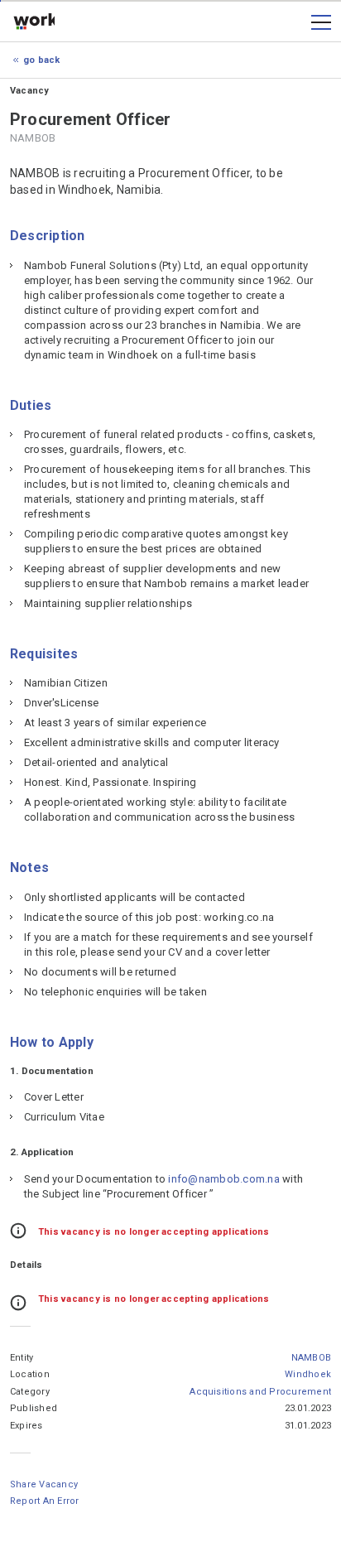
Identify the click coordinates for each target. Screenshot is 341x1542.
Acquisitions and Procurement (260, 1391)
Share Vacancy (44, 1484)
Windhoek (308, 1374)
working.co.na (34, 22)
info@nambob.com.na (223, 1179)
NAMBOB (311, 1357)
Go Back (41, 60)
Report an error (44, 1501)
